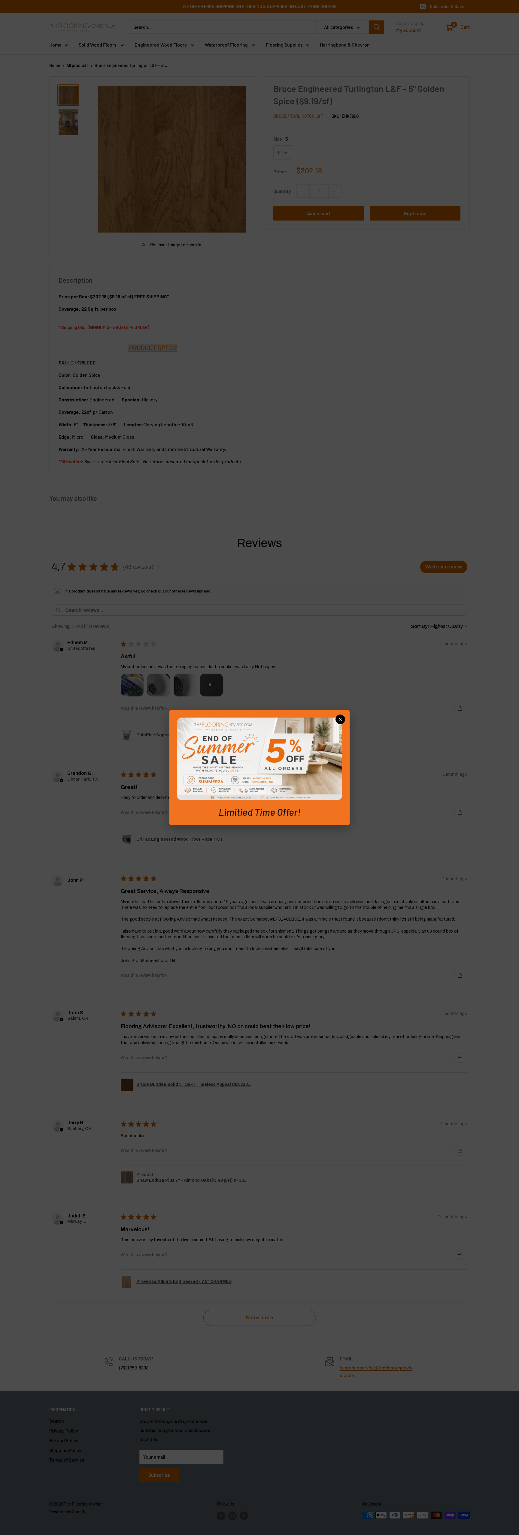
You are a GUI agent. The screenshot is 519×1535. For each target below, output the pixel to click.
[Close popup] (340, 719)
